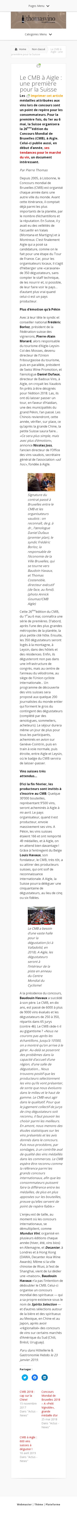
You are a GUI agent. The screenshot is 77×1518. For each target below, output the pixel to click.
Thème (38, 1504)
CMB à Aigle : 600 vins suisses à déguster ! (28, 1443)
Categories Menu (36, 34)
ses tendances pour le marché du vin (40, 152)
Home (22, 49)
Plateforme (53, 1504)
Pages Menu (36, 6)
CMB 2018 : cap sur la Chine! (27, 1395)
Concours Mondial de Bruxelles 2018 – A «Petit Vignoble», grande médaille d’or (50, 1403)
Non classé (38, 49)
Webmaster (24, 1504)
